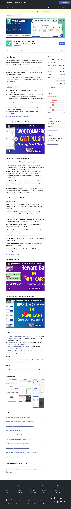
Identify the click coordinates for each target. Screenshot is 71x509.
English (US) (62, 74)
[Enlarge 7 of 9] (42, 381)
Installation (24, 50)
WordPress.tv (33, 492)
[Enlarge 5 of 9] (29, 389)
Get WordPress (64, 2)
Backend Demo (12, 177)
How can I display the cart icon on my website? (18, 417)
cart (64, 77)
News (7, 488)
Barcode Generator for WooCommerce (17, 342)
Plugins (19, 490)
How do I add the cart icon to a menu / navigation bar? (20, 421)
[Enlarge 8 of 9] (42, 389)
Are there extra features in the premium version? (18, 443)
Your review (50, 112)
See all (63, 112)
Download (62, 43)
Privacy (7, 492)
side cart (63, 80)
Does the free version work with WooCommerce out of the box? (22, 452)
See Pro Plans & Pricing (12, 254)
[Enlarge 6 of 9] (29, 397)
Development (33, 50)
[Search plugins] (20, 15)
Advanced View (51, 87)
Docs (29, 169)
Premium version (16, 116)
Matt (56, 488)
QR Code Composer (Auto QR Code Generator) (20, 336)
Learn (31, 485)
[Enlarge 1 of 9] (16, 381)
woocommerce (62, 83)
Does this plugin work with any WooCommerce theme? (19, 426)
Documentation (26, 116)
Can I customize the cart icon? (13, 430)
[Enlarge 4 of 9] (29, 381)
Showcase (20, 485)
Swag (44, 492)
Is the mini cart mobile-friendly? (14, 434)
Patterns (20, 492)
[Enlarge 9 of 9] (42, 400)
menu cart (58, 80)
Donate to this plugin (52, 144)
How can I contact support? (13, 456)
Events (43, 488)
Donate (44, 490)
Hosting (7, 490)
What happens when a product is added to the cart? (19, 439)
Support (63, 50)
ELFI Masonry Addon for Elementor (17, 351)
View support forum (52, 130)
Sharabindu (18, 45)
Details (8, 50)
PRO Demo (8, 116)
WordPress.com (59, 485)
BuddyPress (58, 492)
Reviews (16, 50)
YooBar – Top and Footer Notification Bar (18, 346)
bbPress (57, 490)
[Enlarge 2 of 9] (16, 388)
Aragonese (21, 500)
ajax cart (60, 77)
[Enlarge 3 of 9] (16, 397)
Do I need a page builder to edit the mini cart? (17, 448)
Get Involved (45, 485)
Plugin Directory (9, 7)
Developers (33, 490)
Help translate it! (46, 11)
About (7, 485)
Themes (20, 488)
